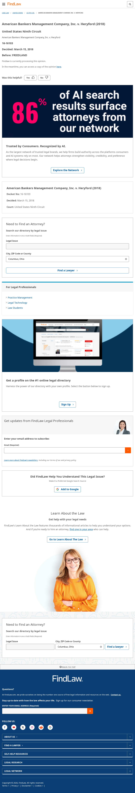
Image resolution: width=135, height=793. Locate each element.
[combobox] (67, 246)
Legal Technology (17, 302)
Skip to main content (67, 3)
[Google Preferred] (50, 727)
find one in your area (81, 529)
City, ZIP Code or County (18, 253)
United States (18, 13)
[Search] (130, 4)
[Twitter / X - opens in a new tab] (22, 727)
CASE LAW (5, 13)
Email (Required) (11, 445)
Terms (5, 785)
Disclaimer (26, 785)
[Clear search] (126, 259)
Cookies (38, 785)
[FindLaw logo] (15, 4)
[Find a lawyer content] (130, 745)
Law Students (15, 307)
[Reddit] (41, 727)
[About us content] (130, 737)
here (59, 66)
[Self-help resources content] (130, 754)
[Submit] (128, 450)
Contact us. (116, 694)
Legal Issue (12, 240)
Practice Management (20, 297)
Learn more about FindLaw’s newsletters (21, 460)
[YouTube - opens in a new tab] (13, 727)
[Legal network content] (130, 771)
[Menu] (3, 4)
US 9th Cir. (30, 13)
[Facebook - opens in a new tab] (4, 727)
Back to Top (69, 667)
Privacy (14, 785)
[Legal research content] (130, 762)
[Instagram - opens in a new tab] (32, 727)
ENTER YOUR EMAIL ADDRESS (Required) (20, 705)
